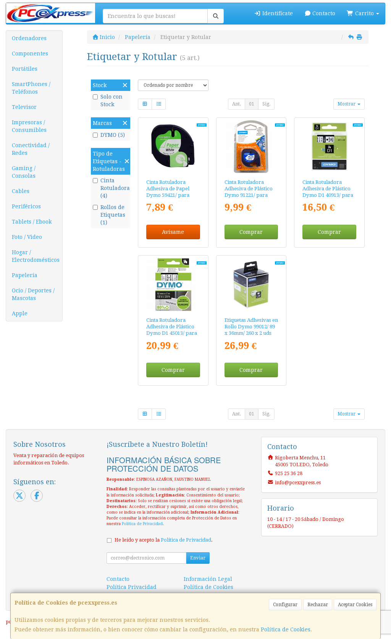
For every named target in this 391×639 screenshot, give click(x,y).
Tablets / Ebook (32, 222)
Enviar (197, 558)
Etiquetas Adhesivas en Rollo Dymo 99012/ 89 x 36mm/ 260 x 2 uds (251, 326)
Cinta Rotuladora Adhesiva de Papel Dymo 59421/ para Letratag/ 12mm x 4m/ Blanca (171, 195)
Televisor (24, 107)
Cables (20, 191)
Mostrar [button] (347, 104)
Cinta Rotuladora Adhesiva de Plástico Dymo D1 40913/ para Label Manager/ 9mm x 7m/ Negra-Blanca (327, 195)
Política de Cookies (285, 629)
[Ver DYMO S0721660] (251, 146)
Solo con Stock (111, 100)
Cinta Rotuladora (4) (114, 188)
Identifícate (277, 13)
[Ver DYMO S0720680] (329, 146)
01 (251, 104)
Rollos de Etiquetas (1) (112, 214)
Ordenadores (29, 38)
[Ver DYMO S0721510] (173, 146)
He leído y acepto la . (164, 540)
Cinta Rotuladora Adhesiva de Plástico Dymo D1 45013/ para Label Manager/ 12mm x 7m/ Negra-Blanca (173, 333)
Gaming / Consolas (24, 172)
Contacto (323, 13)
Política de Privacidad (142, 524)
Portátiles (24, 69)
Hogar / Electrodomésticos (36, 256)
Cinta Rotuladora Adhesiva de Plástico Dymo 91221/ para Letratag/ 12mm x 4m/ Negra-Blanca (250, 195)
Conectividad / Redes (31, 149)
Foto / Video (27, 237)
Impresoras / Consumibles (29, 126)
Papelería (24, 275)
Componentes (30, 53)
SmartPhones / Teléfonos (31, 88)
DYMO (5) (112, 135)
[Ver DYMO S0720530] (173, 284)
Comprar (251, 232)
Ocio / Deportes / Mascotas (33, 294)
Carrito (364, 13)
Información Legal (208, 579)
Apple (19, 313)
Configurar (285, 604)
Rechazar (317, 604)
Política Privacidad (132, 587)
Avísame (173, 232)
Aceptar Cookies (355, 604)
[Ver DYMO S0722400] (251, 284)
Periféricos (26, 206)
